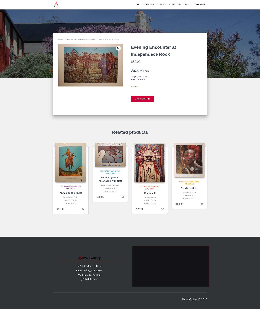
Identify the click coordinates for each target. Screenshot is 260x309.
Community (149, 5)
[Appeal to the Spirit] (70, 162)
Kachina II (150, 193)
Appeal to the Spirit (70, 193)
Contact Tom (175, 5)
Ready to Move (189, 188)
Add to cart (140, 99)
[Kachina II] (149, 162)
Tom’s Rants (199, 5)
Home (137, 5)
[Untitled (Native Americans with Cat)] (110, 155)
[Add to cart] (83, 209)
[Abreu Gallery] (56, 4)
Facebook (56, 300)
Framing (161, 5)
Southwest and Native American (75, 39)
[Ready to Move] (189, 160)
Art (187, 5)
